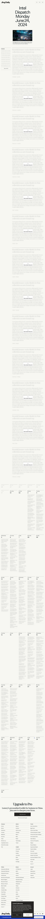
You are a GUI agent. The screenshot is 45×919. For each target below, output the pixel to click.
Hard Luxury (18, 830)
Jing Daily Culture (4, 842)
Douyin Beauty (33, 844)
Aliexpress (18, 883)
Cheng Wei (3, 894)
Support (32, 875)
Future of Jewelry (33, 853)
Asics (17, 898)
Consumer (18, 849)
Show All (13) (6, 68)
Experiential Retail (34, 847)
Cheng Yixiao (3, 896)
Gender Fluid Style (34, 855)
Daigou (31, 842)
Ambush (17, 887)
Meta (17, 836)
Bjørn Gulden (3, 885)
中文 (2, 847)
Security (3, 836)
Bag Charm (32, 828)
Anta (17, 892)
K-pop (31, 861)
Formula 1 (32, 851)
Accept (27, 914)
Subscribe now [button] (22, 814)
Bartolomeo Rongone (5, 877)
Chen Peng (3, 892)
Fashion (17, 828)
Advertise (3, 830)
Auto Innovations (33, 826)
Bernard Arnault (4, 881)
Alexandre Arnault (4, 873)
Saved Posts (32, 873)
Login (26, 817)
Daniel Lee (3, 904)
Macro (17, 834)
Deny (17, 914)
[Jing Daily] (5, 2)
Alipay (17, 885)
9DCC (17, 871)
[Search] (40, 2)
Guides (17, 853)
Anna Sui (17, 890)
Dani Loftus (3, 902)
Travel (17, 842)
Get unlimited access (39, 917)
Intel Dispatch (22, 10)
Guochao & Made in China (35, 857)
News (17, 857)
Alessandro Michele (5, 869)
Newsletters (32, 871)
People (17, 859)
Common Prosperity (34, 840)
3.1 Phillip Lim (18, 869)
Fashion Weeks (33, 849)
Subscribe (32, 877)
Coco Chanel (3, 900)
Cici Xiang (3, 898)
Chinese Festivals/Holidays (35, 834)
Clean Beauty (33, 838)
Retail (17, 838)
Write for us (3, 840)
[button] (37, 2)
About (2, 828)
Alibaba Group (19, 881)
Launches (18, 855)
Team (2, 838)
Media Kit (3, 834)
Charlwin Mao (4, 890)
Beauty (17, 826)
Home (2, 826)
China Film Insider (4, 844)
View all (31, 863)
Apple (17, 894)
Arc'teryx (18, 896)
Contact (2, 832)
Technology (18, 840)
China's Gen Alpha (34, 830)
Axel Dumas (3, 875)
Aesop (17, 875)
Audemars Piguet (19, 900)
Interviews (32, 859)
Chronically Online (34, 836)
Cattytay (3, 887)
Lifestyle (17, 832)
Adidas (17, 873)
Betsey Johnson (4, 883)
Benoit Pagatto (4, 879)
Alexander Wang (19, 879)
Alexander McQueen (5, 871)
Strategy (17, 861)
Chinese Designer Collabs (35, 832)
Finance (17, 851)
